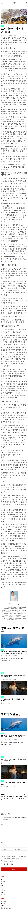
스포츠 (3, 890)
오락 (2, 892)
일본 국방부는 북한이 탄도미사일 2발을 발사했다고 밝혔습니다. (13, 676)
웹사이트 (17, 849)
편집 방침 (3, 907)
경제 (2, 885)
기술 (2, 889)
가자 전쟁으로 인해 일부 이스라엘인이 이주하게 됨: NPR (14, 699)
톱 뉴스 (3, 881)
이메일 (3, 849)
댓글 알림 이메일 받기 (8, 861)
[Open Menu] (2, 3)
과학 (2, 887)
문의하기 (3, 894)
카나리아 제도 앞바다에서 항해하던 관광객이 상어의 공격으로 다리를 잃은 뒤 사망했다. (14, 652)
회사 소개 (3, 901)
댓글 (2, 824)
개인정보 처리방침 (6, 909)
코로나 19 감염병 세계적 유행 (15, 100)
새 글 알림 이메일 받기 (8, 864)
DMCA (3, 905)
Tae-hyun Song (12, 35)
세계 (2, 25)
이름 (2, 843)
